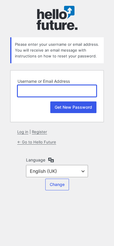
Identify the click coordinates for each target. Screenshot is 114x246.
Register (39, 131)
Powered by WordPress (57, 18)
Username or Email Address (44, 81)
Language (35, 159)
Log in (22, 131)
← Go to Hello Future (36, 142)
